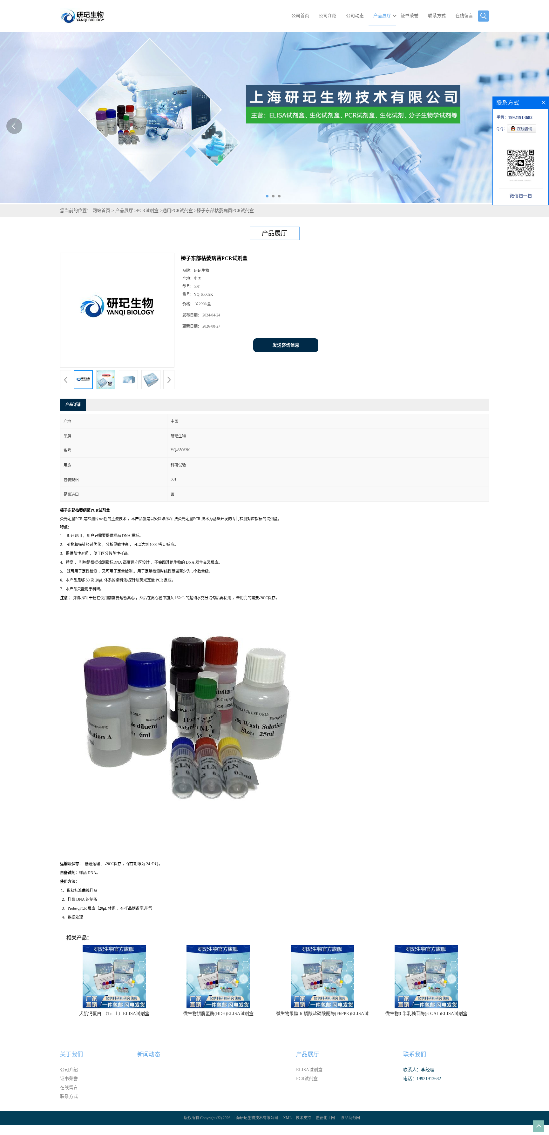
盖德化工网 (325, 1118)
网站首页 (101, 210)
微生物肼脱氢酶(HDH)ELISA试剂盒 (218, 1013)
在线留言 (464, 15)
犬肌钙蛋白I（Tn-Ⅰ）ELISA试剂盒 (114, 1013)
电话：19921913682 (422, 1078)
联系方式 (437, 15)
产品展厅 (382, 15)
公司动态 (355, 15)
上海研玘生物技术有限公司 (255, 1118)
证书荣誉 (409, 15)
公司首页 (300, 15)
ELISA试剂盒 (309, 1069)
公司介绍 (327, 15)
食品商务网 (350, 1118)
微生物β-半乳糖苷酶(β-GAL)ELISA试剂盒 (426, 1013)
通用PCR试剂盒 (177, 210)
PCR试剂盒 (148, 210)
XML (287, 1118)
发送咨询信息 (286, 345)
